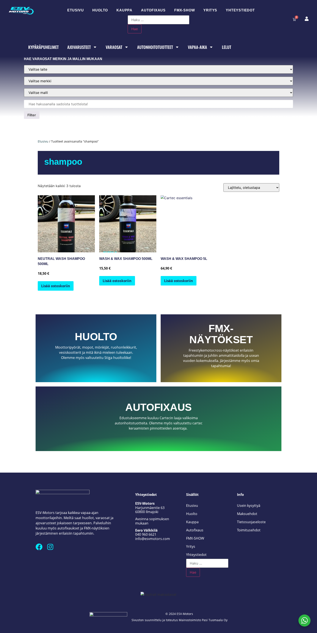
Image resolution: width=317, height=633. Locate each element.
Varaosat (114, 47)
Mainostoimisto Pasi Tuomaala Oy (203, 620)
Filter (31, 115)
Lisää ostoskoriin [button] (55, 286)
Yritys (210, 10)
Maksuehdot (247, 513)
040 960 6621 (145, 534)
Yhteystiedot (240, 10)
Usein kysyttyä (248, 505)
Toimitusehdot (249, 530)
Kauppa (124, 10)
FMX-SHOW (184, 10)
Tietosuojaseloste (251, 522)
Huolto (100, 10)
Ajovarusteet (79, 47)
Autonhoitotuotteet (155, 47)
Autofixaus (153, 10)
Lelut (226, 47)
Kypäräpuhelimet (43, 47)
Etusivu (75, 10)
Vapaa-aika (197, 47)
